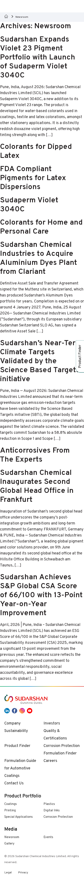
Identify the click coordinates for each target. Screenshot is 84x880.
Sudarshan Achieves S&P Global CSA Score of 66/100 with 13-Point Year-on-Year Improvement (41, 595)
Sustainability (16, 731)
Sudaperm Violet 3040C (29, 205)
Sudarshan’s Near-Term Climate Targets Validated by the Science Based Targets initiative (41, 361)
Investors (52, 723)
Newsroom (11, 837)
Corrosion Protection (58, 817)
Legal (8, 872)
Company (12, 723)
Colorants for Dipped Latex (36, 151)
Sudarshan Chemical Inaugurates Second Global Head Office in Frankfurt (37, 486)
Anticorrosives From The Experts (35, 455)
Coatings (10, 804)
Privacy (23, 872)
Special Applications (18, 817)
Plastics (49, 804)
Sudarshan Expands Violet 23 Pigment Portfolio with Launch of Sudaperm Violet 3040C (37, 57)
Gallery (9, 844)
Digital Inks (52, 811)
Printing (10, 811)
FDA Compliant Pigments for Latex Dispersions (33, 178)
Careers (50, 761)
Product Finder (17, 746)
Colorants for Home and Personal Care (41, 227)
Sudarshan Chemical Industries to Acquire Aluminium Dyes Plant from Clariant (38, 258)
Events (48, 837)
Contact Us (14, 783)
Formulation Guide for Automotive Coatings (20, 768)
